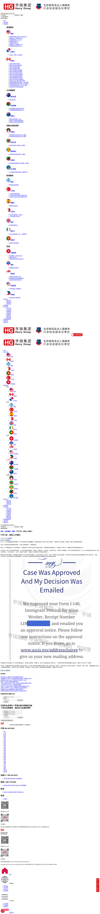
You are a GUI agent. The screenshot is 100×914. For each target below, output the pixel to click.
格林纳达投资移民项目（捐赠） (17, 154)
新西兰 (13, 116)
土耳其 (13, 190)
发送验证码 (20, 717)
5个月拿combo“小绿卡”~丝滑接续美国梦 (11, 684)
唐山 (5, 744)
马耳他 (13, 211)
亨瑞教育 (6, 905)
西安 (5, 768)
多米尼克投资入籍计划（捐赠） (17, 145)
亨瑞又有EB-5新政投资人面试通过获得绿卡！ (12, 677)
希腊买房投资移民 (14, 185)
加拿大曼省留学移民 (14, 68)
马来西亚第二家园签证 (15, 288)
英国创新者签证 (13, 225)
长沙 (5, 739)
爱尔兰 (13, 231)
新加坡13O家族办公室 (15, 276)
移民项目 (6, 24)
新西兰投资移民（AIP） (15, 119)
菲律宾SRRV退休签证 (15, 297)
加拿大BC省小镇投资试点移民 (17, 80)
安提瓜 (13, 132)
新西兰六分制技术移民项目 (16, 120)
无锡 (5, 756)
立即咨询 (11, 912)
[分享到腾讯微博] (6, 540)
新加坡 (13, 273)
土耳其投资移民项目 (14, 193)
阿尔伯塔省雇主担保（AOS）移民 (18, 85)
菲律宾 (13, 294)
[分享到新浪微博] (4, 540)
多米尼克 (13, 142)
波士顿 (20, 785)
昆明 (5, 753)
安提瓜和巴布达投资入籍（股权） (18, 136)
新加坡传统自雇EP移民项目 (16, 278)
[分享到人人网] (8, 540)
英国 (12, 222)
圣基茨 (13, 160)
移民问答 (8, 302)
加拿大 (13, 60)
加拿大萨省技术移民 (14, 66)
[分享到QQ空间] (3, 540)
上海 (5, 765)
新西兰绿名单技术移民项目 (16, 122)
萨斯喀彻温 (19, 778)
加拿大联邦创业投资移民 (15, 76)
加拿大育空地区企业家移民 (16, 79)
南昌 (5, 734)
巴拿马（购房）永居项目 (15, 54)
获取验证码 (20, 700)
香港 (5, 748)
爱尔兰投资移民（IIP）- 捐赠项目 (18, 234)
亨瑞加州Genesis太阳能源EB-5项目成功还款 (12, 689)
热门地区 (6, 22)
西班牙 (13, 240)
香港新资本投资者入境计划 (16, 258)
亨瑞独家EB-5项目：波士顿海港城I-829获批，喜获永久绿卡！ (17, 678)
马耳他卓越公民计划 (14, 216)
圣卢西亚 (13, 169)
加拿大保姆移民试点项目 (15, 77)
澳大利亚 (13, 96)
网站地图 (8, 317)
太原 (5, 764)
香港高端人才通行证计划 (15, 255)
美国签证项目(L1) (13, 43)
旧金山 (16, 785)
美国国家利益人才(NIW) (15, 39)
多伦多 (5, 778)
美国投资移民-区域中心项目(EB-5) (18, 36)
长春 (5, 750)
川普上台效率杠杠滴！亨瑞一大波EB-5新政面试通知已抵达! (16, 683)
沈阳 (5, 742)
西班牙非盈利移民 (14, 243)
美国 (12, 33)
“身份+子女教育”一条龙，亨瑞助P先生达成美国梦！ (14, 687)
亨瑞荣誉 (8, 311)
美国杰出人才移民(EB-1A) (16, 38)
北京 (5, 731)
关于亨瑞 (6, 306)
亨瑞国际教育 (7, 319)
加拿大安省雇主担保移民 (15, 71)
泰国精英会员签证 (14, 267)
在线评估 (6, 701)
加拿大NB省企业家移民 (15, 65)
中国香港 (13, 252)
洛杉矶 (5, 785)
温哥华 (9, 778)
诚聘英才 (8, 316)
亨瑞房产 (6, 906)
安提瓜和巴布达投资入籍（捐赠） (18, 135)
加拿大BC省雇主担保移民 (16, 74)
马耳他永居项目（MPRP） (16, 214)
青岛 (5, 761)
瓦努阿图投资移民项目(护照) (16, 108)
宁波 (5, 751)
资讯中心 (6, 299)
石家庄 (5, 771)
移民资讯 (8, 300)
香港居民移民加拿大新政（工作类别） (19, 82)
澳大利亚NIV (12, 99)
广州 (5, 733)
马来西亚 (13, 285)
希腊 (12, 182)
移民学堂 (6, 322)
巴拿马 (13, 52)
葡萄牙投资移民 (13, 205)
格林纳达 (13, 151)
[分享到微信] (9, 540)
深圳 (5, 757)
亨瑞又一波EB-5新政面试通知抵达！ (10, 681)
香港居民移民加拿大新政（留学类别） (19, 83)
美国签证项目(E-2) (14, 41)
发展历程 (8, 310)
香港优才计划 (12, 257)
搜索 (22, 15)
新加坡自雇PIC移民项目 (15, 279)
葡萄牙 (13, 203)
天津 (5, 741)
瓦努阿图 (13, 105)
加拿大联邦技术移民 (14, 63)
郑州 (5, 754)
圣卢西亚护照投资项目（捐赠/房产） (18, 172)
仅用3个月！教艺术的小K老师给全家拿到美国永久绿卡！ (15, 686)
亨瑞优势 (8, 313)
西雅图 (24, 785)
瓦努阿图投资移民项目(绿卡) (16, 110)
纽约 (13, 785)
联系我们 (8, 314)
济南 (5, 767)
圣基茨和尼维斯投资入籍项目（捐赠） (19, 163)
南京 (5, 736)
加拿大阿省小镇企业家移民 (16, 86)
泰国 (12, 265)
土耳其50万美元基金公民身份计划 (18, 195)
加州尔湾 (9, 785)
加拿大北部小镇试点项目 (15, 73)
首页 (5, 20)
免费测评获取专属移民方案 (7, 720)
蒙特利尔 (13, 778)
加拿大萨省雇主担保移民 (15, 70)
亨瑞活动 (8, 303)
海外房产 (6, 320)
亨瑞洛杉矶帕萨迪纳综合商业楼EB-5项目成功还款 (14, 690)
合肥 (5, 745)
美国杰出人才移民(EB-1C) (16, 44)
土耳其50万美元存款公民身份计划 (18, 197)
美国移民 (9, 538)
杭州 (5, 759)
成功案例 (6, 305)
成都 (5, 762)
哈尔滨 (5, 770)
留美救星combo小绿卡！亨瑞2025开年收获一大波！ (14, 680)
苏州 (5, 737)
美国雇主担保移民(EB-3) (15, 46)
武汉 (5, 747)
